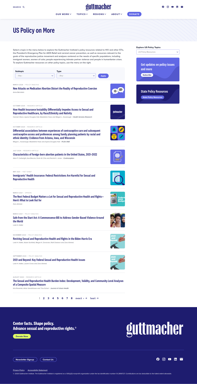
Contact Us (48, 359)
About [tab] (115, 14)
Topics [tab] (81, 14)
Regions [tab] (98, 14)
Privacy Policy (19, 370)
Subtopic (19, 71)
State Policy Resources (152, 97)
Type (59, 71)
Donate (134, 14)
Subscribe (147, 75)
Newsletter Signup (25, 359)
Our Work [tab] (62, 14)
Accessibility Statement (37, 370)
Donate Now (22, 336)
